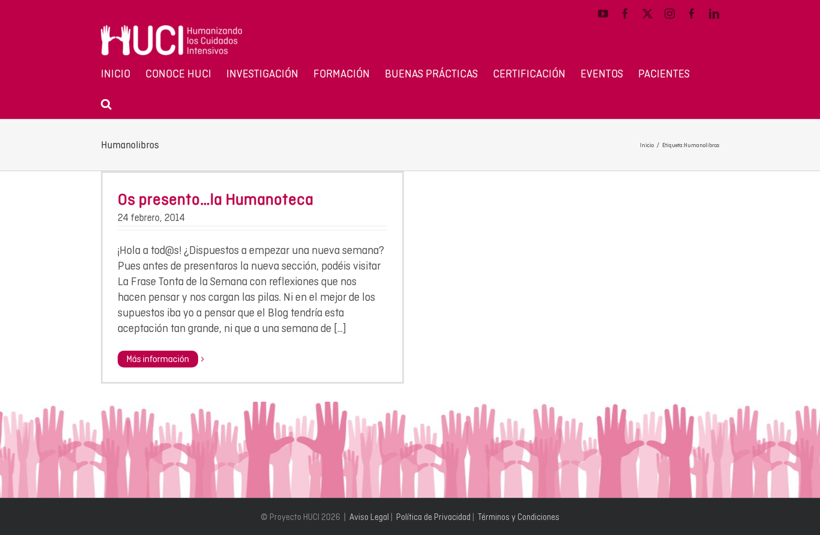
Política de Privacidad (433, 517)
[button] (106, 103)
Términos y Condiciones (518, 517)
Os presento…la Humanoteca (215, 199)
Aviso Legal (369, 517)
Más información (158, 359)
